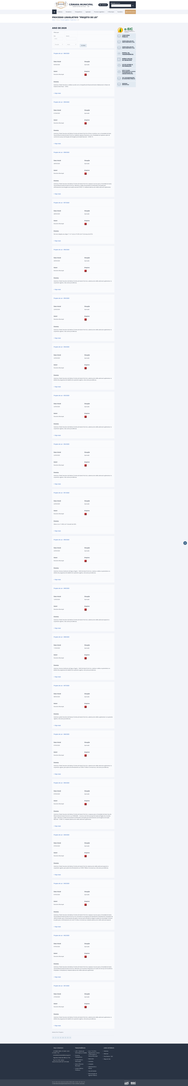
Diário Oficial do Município (79, 1064)
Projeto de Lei (73, 20)
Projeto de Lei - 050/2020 (61, 540)
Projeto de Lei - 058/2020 (61, 152)
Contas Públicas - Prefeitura (79, 1069)
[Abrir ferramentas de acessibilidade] (185, 543)
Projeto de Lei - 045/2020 (61, 783)
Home (53, 20)
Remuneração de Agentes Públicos (92, 1074)
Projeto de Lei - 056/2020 (61, 249)
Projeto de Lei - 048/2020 (61, 637)
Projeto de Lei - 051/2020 (61, 493)
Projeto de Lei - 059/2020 (61, 102)
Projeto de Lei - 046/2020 (61, 734)
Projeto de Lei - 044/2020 (61, 835)
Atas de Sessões (92, 1071)
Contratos (90, 1061)
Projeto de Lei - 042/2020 (61, 935)
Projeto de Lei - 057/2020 (61, 203)
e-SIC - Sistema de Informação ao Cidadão (81, 1051)
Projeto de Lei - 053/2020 (61, 395)
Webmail (106, 1053)
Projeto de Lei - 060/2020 (61, 53)
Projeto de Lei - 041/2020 (61, 986)
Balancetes (91, 1058)
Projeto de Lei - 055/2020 (61, 298)
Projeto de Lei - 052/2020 (61, 444)
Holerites (106, 1051)
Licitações (90, 1064)
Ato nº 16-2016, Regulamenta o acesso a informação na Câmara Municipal (94, 1053)
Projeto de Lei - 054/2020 (61, 347)
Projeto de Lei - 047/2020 (61, 685)
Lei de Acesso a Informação (81, 13)
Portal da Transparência (78, 1056)
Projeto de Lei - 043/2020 (61, 883)
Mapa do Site (107, 1059)
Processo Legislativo (65, 20)
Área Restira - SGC (108, 1056)
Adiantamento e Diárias (92, 1067)
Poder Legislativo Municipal (71, 13)
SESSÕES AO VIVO (131, 12)
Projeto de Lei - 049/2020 (61, 588)
